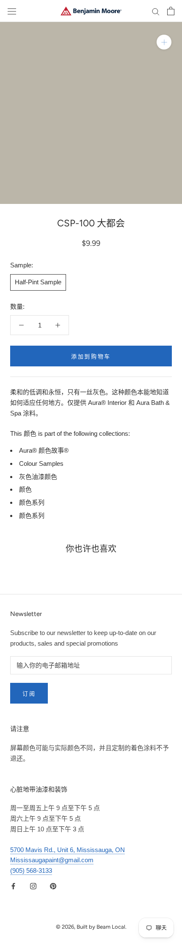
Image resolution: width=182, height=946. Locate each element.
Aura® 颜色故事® (44, 450)
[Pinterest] (53, 886)
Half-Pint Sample (38, 282)
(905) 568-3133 (31, 870)
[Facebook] (13, 886)
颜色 (25, 489)
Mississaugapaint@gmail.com (52, 860)
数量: (17, 306)
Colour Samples (41, 463)
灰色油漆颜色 (38, 476)
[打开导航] (12, 11)
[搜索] (156, 11)
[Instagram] (33, 886)
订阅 (29, 693)
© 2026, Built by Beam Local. (91, 927)
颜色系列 (31, 502)
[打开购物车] (170, 11)
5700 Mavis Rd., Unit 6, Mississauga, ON (67, 849)
